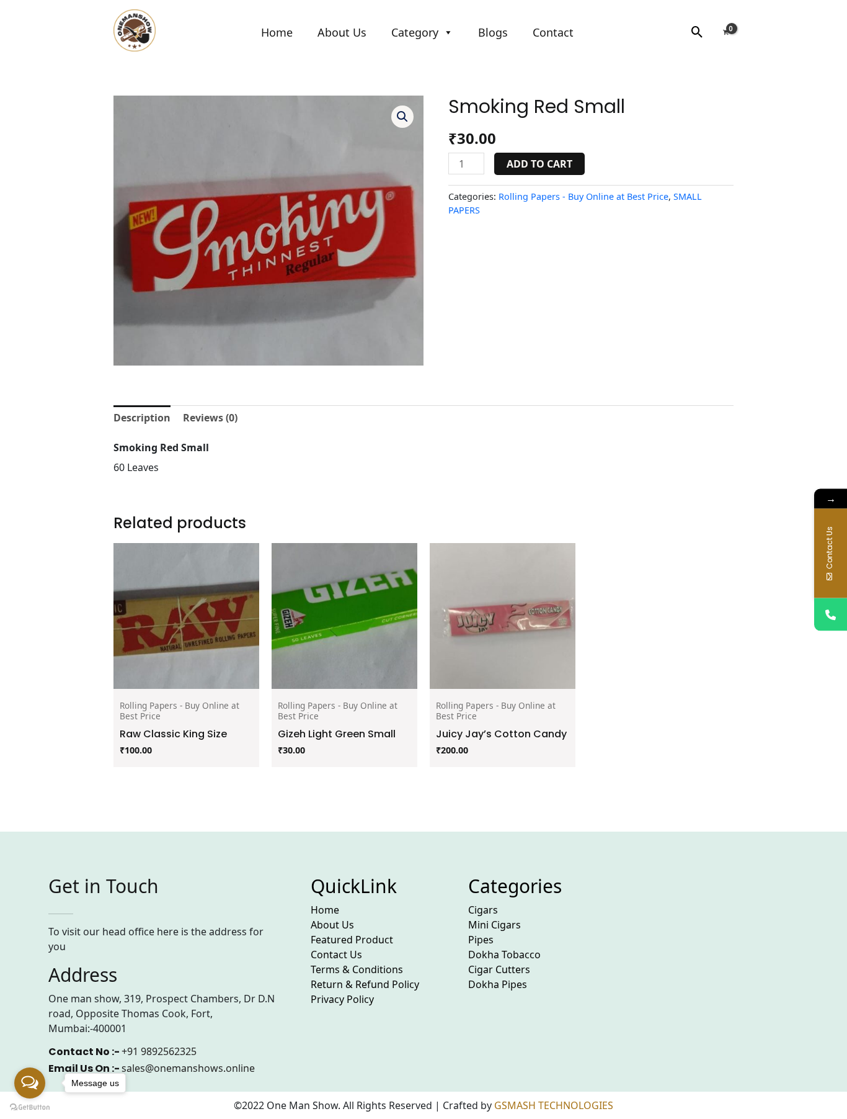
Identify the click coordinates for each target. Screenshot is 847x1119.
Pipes (481, 939)
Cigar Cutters (499, 969)
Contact (553, 32)
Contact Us (336, 954)
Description (142, 418)
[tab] (142, 417)
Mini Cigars (494, 925)
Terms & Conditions (357, 969)
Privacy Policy (342, 999)
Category (414, 32)
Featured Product (352, 939)
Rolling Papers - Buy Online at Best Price (583, 196)
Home (277, 32)
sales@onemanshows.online (188, 1068)
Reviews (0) (210, 418)
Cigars (483, 910)
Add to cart (539, 164)
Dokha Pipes (497, 984)
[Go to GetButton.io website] (30, 1106)
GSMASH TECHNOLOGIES (553, 1105)
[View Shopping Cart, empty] (725, 32)
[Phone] (830, 614)
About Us (341, 32)
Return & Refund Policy (365, 984)
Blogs (493, 32)
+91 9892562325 (159, 1051)
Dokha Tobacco (504, 954)
